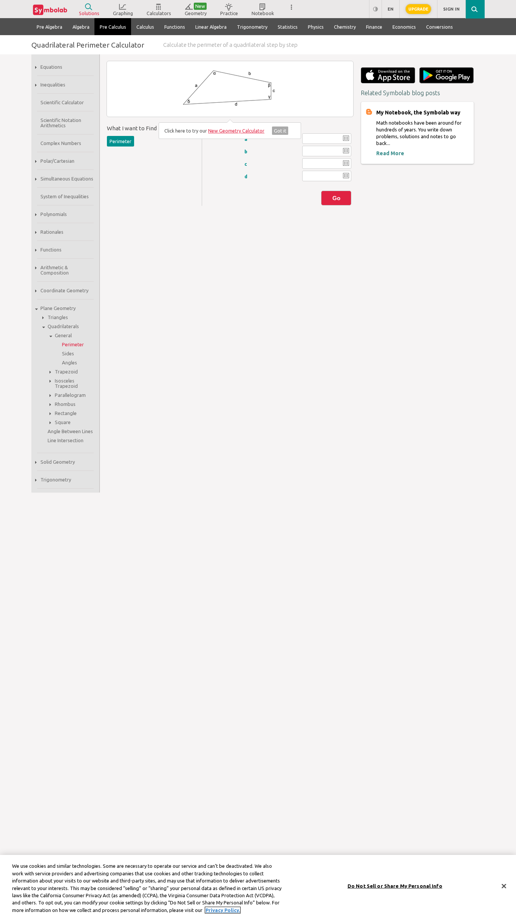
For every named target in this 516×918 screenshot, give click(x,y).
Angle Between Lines (70, 431)
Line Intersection (65, 440)
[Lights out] (375, 9)
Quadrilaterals (63, 326)
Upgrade (418, 9)
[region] (258, 886)
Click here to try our (214, 130)
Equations (51, 66)
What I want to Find (132, 128)
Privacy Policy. (222, 910)
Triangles (58, 317)
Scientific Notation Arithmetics (60, 122)
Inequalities (52, 84)
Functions (51, 249)
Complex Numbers (60, 143)
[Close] (504, 886)
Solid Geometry (57, 461)
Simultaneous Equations (66, 178)
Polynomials (53, 214)
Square (63, 422)
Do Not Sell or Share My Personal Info (395, 885)
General (63, 335)
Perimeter (73, 344)
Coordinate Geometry (64, 290)
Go (336, 198)
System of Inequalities (64, 196)
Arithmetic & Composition (54, 270)
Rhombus (65, 404)
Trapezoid (66, 371)
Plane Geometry (58, 308)
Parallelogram (70, 395)
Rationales (51, 232)
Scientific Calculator (62, 102)
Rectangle (66, 413)
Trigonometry (55, 479)
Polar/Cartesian (57, 161)
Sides (68, 353)
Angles (69, 362)
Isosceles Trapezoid (66, 383)
